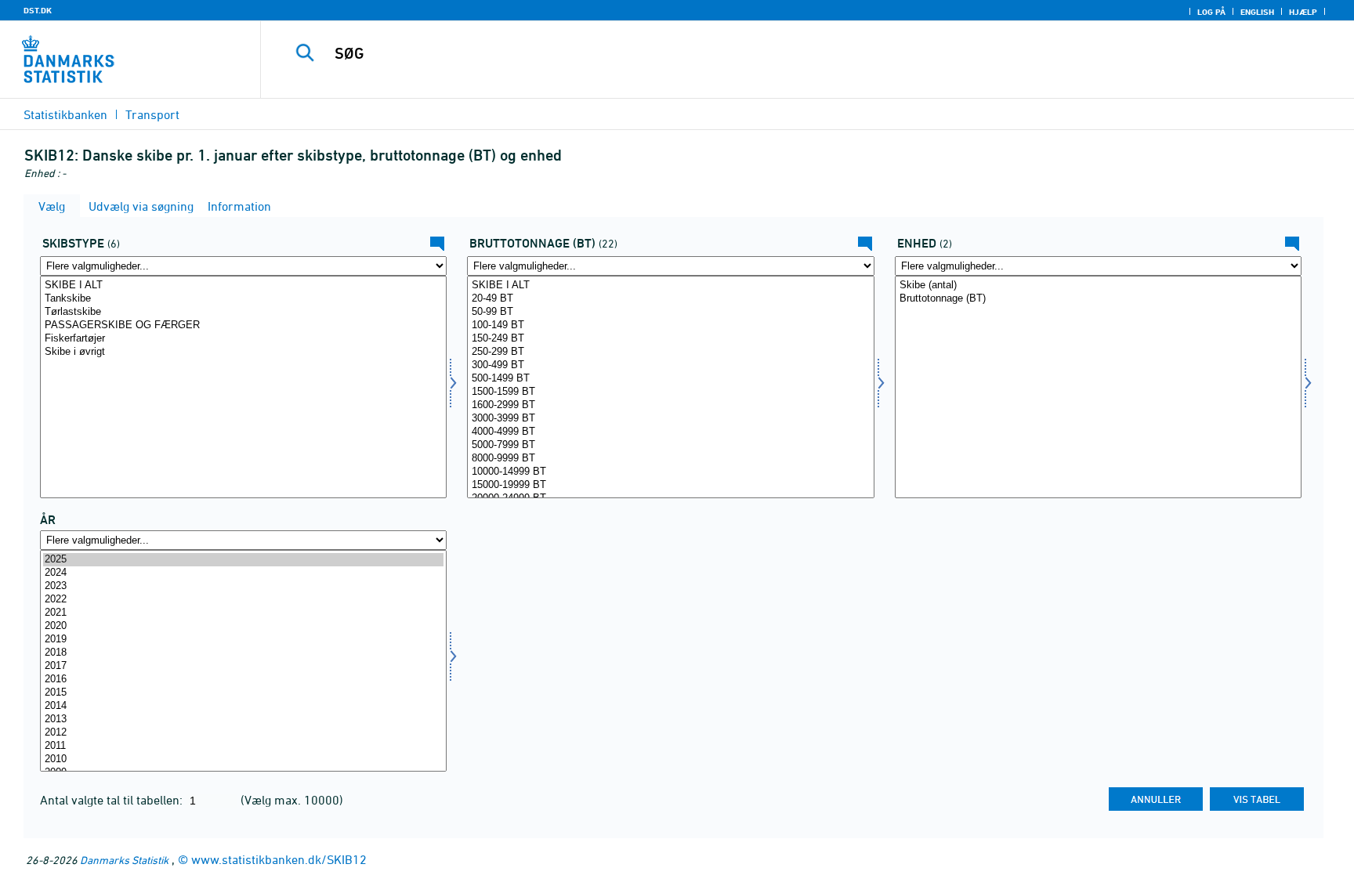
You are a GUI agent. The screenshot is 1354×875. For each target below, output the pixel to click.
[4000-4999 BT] (670, 432)
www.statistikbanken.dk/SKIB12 (279, 859)
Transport (152, 114)
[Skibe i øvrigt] (243, 352)
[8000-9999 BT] (670, 458)
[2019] (243, 639)
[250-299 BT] (670, 352)
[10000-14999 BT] (670, 472)
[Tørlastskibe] (243, 312)
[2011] (243, 746)
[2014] (243, 706)
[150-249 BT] (670, 338)
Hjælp (1303, 11)
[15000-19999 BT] (670, 485)
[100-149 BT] (670, 325)
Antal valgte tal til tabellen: (113, 800)
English (1257, 11)
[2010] (243, 759)
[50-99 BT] (670, 312)
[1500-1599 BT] (670, 392)
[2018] (243, 653)
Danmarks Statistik (124, 859)
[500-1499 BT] (670, 378)
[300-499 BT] (670, 365)
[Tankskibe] (243, 299)
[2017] (243, 666)
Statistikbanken (65, 114)
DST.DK (38, 10)
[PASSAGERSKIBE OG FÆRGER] (243, 325)
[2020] (243, 626)
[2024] (243, 573)
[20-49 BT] (670, 299)
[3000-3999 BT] (670, 418)
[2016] (243, 679)
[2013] (243, 719)
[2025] (243, 559)
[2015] (243, 693)
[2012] (243, 732)
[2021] (243, 613)
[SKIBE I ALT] (243, 285)
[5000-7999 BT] (670, 445)
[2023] (243, 586)
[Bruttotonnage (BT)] (1098, 299)
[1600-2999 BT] (670, 405)
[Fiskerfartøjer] (243, 338)
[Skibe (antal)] (1098, 285)
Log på (1211, 11)
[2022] (243, 599)
